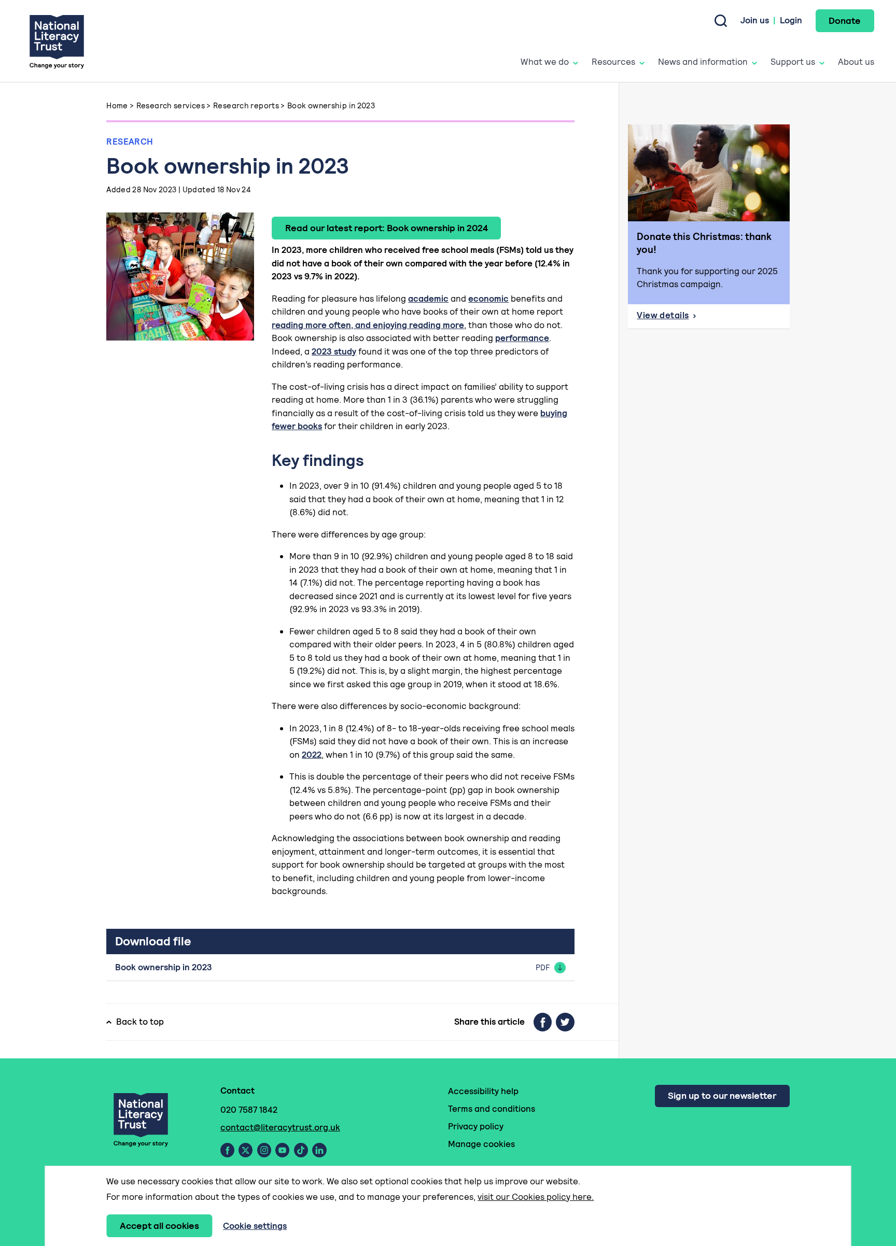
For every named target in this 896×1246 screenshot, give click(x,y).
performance (522, 338)
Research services (170, 105)
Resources (613, 61)
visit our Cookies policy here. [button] (536, 1196)
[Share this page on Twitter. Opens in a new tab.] (565, 1022)
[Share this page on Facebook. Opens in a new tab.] (543, 1022)
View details (712, 318)
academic (428, 298)
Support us (793, 61)
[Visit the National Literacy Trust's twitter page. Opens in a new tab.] (246, 1150)
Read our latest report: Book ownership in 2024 (386, 228)
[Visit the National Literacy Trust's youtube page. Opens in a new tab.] (282, 1150)
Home (117, 105)
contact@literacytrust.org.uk (280, 1127)
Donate (845, 20)
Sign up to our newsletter (722, 1095)
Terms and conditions (491, 1108)
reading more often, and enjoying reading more (368, 325)
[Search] (721, 21)
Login (791, 20)
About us (856, 61)
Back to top (140, 1021)
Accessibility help (483, 1091)
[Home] (56, 41)
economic (488, 298)
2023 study (334, 351)
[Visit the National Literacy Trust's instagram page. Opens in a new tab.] (264, 1150)
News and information (703, 61)
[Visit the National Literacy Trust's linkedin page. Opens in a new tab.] (319, 1150)
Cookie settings (255, 1225)
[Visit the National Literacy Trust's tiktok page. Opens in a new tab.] (301, 1150)
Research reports (246, 105)
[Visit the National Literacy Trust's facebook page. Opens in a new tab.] (227, 1150)
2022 (311, 754)
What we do (545, 61)
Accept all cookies (159, 1225)
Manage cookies (481, 1144)
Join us (754, 20)
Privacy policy (475, 1126)
